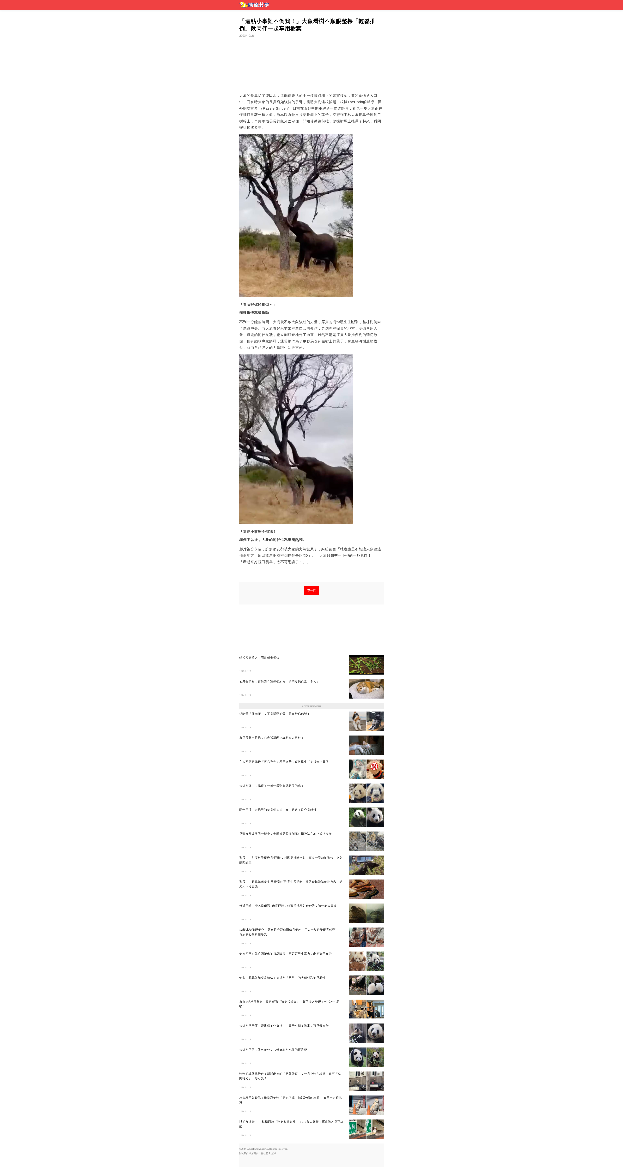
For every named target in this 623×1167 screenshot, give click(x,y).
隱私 (268, 1153)
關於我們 (243, 1153)
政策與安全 (254, 1153)
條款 (263, 1153)
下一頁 (311, 590)
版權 (273, 1153)
